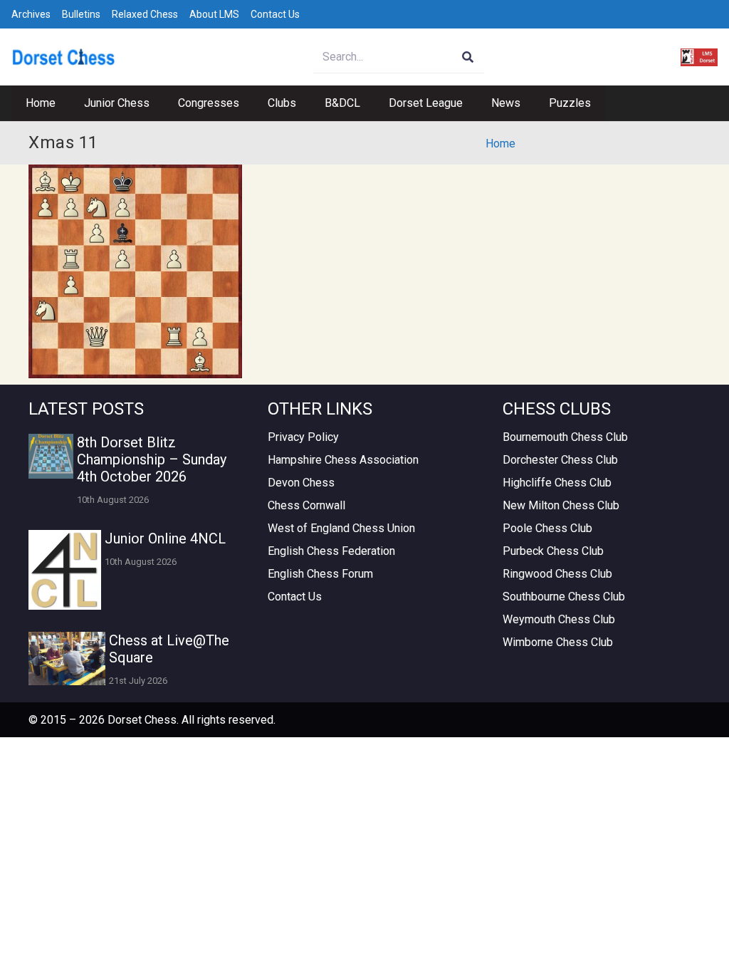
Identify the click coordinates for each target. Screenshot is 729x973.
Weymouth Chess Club (559, 619)
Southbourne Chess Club (564, 596)
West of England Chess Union (341, 528)
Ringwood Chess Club (557, 574)
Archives (31, 14)
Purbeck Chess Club (553, 551)
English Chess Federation (331, 551)
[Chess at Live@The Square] (66, 658)
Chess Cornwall (306, 505)
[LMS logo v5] (699, 57)
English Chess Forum (320, 574)
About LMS (214, 14)
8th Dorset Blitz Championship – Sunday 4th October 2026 (151, 459)
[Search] (468, 57)
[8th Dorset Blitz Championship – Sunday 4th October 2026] (50, 456)
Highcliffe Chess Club (557, 482)
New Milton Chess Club (561, 505)
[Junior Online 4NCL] (64, 570)
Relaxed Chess (145, 14)
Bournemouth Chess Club (565, 437)
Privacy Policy (303, 437)
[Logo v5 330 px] (63, 57)
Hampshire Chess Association (343, 460)
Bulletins (81, 14)
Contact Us (275, 14)
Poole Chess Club (547, 528)
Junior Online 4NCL (165, 538)
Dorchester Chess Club (560, 460)
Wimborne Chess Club (558, 642)
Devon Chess (301, 482)
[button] (157, 103)
